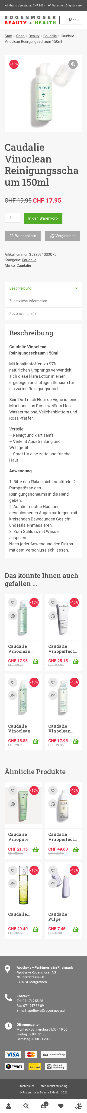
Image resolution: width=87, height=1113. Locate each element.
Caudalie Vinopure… (19, 836)
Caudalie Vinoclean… (20, 648)
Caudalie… (19, 914)
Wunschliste (61, 1106)
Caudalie (50, 36)
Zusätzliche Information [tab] (28, 301)
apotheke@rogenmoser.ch (46, 1010)
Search (26, 1106)
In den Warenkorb (43, 218)
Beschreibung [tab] (20, 288)
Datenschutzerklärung (53, 1086)
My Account (8, 1106)
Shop (20, 36)
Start (8, 36)
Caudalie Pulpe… (57, 916)
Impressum (26, 1086)
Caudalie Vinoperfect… (62, 648)
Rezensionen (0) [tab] (22, 313)
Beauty (34, 36)
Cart (41, 1102)
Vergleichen (65, 236)
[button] (73, 64)
